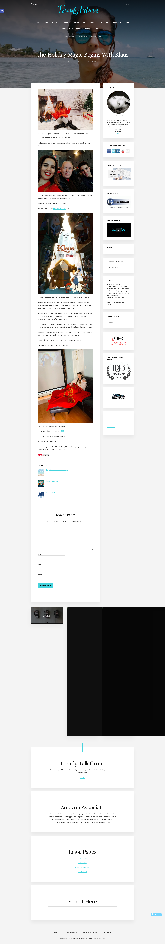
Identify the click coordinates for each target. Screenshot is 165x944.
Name (40, 554)
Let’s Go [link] (82, 778)
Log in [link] (108, 419)
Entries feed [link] (110, 423)
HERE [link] (62, 431)
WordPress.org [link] (110, 431)
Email (40, 564)
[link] (2, 11)
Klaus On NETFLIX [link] (59, 209)
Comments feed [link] (111, 427)
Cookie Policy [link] (82, 858)
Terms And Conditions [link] (82, 867)
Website (40, 574)
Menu (129, 4)
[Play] (119, 230)
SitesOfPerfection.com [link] (99, 938)
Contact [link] (47, 615)
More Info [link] (118, 133)
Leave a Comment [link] (97, 61)
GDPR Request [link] (82, 872)
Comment (41, 526)
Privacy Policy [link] (82, 863)
